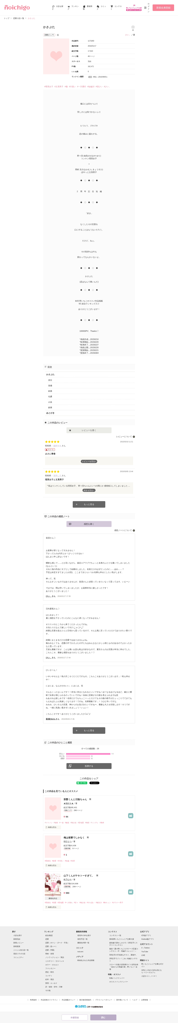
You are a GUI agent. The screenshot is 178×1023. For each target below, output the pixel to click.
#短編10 (90, 86)
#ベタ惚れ (69, 903)
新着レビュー (18, 943)
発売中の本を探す (84, 935)
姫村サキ (57, 446)
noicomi (80, 952)
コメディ (48, 976)
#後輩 (54, 861)
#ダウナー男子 (117, 903)
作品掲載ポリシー (68, 1000)
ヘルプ (134, 1000)
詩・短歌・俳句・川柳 (53, 987)
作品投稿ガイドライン (49, 1000)
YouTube (144, 952)
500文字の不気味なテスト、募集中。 (123, 955)
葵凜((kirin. (51, 719)
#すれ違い (90, 903)
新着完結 (16, 939)
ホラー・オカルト (52, 965)
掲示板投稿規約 (85, 1000)
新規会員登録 (163, 7)
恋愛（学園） (50, 950)
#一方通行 (81, 86)
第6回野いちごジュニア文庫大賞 (121, 939)
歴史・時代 (49, 972)
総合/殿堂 (49, 935)
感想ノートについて (123, 530)
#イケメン (49, 823)
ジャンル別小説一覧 (21, 950)
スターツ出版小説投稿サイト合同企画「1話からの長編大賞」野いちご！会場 (123, 967)
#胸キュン (107, 903)
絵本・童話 (49, 979)
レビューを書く (89, 430)
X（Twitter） (146, 948)
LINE (143, 955)
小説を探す (17, 935)
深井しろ (57, 475)
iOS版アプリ (146, 935)
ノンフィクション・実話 (54, 957)
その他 (47, 990)
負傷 (50, 385)
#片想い (72, 86)
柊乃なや (67, 879)
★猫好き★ (68, 803)
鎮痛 (50, 407)
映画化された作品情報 (85, 960)
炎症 (50, 380)
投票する (89, 766)
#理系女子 (48, 86)
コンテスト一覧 (115, 935)
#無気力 (99, 903)
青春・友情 (49, 954)
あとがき (50, 413)
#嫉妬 (67, 823)
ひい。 (128, 35)
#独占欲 (73, 823)
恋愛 (47, 939)
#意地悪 (81, 823)
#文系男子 (58, 86)
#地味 (56, 823)
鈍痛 (50, 391)
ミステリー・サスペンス (54, 961)
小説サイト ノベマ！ (149, 976)
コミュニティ (18, 957)
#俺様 (87, 823)
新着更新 (16, 946)
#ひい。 (107, 86)
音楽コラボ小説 (19, 954)
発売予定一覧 (82, 939)
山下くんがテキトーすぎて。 (79, 875)
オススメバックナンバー (118, 982)
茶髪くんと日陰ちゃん (76, 799)
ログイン (148, 8)
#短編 (67, 861)
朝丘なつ (67, 841)
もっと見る (89, 504)
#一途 (61, 823)
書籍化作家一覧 (83, 943)
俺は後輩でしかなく (74, 837)
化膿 (50, 396)
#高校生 (48, 861)
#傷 (66, 86)
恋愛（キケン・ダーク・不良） (57, 943)
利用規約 (33, 1000)
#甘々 (76, 903)
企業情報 (144, 1000)
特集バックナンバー (117, 978)
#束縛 (102, 823)
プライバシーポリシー (103, 1000)
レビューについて (124, 436)
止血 (50, 402)
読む (103, 1017)
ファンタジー (50, 968)
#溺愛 (54, 903)
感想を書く (89, 524)
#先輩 (72, 861)
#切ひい (99, 86)
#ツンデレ (94, 823)
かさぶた (50, 374)
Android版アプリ (147, 939)
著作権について (122, 1000)
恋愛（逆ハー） (51, 946)
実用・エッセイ (51, 983)
